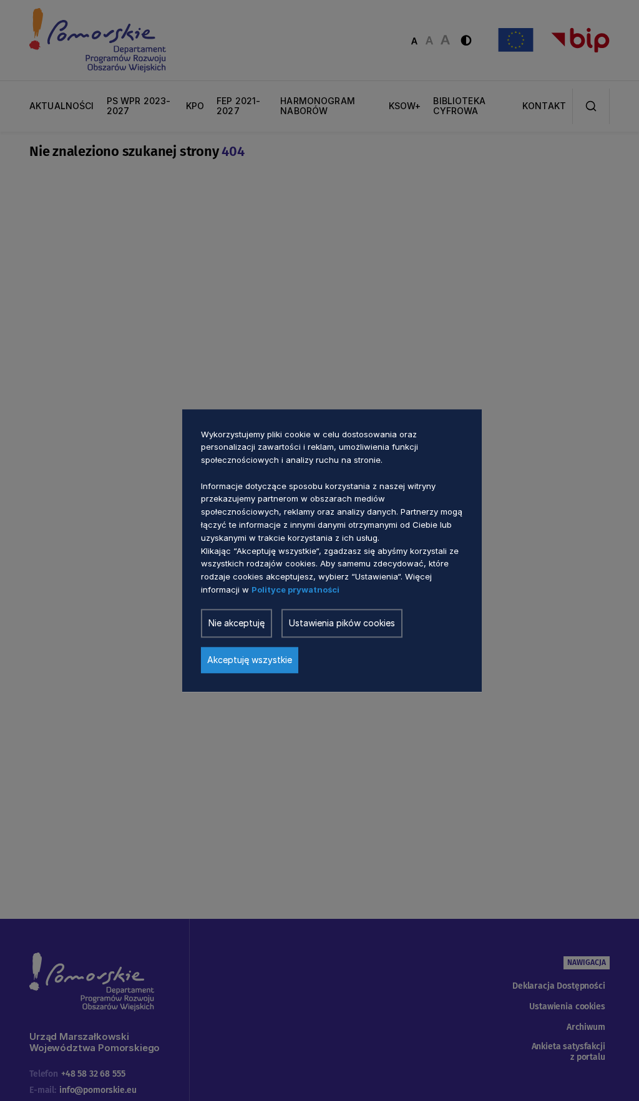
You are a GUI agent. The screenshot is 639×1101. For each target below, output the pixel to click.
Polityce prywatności (295, 589)
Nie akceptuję (236, 623)
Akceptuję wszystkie (249, 659)
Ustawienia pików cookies (342, 623)
